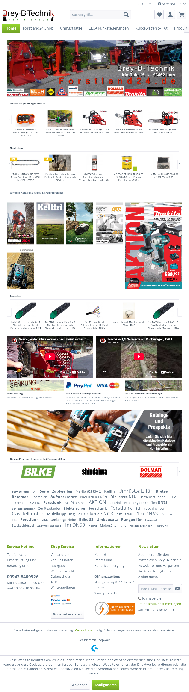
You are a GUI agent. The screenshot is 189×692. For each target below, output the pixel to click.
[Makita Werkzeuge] (135, 92)
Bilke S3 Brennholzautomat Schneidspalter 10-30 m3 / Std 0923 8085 (60, 132)
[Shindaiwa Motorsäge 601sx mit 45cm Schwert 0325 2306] (129, 118)
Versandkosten (84, 630)
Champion (39, 497)
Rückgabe (58, 565)
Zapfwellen (62, 491)
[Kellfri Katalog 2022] (50, 223)
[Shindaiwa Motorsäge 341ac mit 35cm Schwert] (163, 118)
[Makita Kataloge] (94, 430)
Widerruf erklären (67, 614)
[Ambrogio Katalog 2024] (81, 223)
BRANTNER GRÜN (94, 497)
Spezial (116, 502)
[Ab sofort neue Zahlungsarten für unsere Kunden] (94, 385)
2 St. (45, 520)
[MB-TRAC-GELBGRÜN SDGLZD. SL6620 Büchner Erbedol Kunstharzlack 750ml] (129, 163)
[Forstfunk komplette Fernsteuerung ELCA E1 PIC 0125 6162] (25, 118)
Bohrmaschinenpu (149, 508)
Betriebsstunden (153, 497)
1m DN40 (125, 514)
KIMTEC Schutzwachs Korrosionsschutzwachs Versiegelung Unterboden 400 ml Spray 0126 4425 (94, 179)
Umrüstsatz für (136, 491)
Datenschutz (60, 576)
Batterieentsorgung (109, 565)
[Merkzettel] (159, 14)
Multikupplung (61, 514)
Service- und (21, 492)
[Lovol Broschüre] (20, 268)
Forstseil (151, 520)
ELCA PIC (34, 502)
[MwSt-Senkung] (35, 385)
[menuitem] (100, 14)
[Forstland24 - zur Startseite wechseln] (28, 15)
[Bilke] (38, 472)
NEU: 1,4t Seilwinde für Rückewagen (143, 393)
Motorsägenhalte (113, 525)
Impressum (103, 560)
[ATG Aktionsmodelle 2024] (109, 223)
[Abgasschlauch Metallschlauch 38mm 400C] (129, 311)
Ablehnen (79, 685)
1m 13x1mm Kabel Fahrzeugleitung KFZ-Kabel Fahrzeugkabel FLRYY (94, 325)
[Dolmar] (151, 472)
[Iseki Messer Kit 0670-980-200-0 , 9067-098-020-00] (163, 163)
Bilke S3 (86, 519)
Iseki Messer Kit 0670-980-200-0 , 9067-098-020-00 (163, 176)
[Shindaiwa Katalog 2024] (20, 223)
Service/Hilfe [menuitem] (171, 4)
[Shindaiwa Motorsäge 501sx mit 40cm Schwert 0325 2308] (94, 118)
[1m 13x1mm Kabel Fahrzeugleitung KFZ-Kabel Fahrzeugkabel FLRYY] (94, 311)
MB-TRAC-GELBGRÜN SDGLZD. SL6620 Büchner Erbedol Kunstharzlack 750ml (129, 177)
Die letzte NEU (123, 496)
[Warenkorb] (181, 14)
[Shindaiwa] (94, 472)
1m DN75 (159, 502)
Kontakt (100, 554)
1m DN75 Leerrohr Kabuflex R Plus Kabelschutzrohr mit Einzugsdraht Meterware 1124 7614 (163, 327)
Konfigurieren (106, 685)
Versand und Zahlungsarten (62, 557)
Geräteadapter (49, 508)
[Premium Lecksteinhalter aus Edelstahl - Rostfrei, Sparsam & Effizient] (60, 163)
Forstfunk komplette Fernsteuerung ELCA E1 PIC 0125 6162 (25, 132)
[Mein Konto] (170, 14)
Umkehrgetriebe (64, 520)
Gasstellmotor (28, 513)
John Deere (41, 491)
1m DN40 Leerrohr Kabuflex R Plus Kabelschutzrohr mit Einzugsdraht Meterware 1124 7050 (60, 327)
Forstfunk (52, 502)
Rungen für (132, 519)
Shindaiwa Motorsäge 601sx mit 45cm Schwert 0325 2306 (128, 131)
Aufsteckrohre (64, 496)
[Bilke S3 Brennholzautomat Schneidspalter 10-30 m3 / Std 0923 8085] (60, 118)
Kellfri (110, 491)
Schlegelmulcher (23, 509)
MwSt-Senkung (15, 393)
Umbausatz (108, 519)
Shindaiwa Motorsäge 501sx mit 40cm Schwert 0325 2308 (94, 131)
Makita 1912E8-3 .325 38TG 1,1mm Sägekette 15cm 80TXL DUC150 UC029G (26, 177)
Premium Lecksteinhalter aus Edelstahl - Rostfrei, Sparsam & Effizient (60, 177)
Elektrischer (75, 508)
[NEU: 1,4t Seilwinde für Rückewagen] (153, 385)
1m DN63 (148, 513)
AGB (54, 582)
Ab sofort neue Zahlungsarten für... (84, 393)
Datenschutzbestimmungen (159, 604)
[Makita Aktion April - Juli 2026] (153, 245)
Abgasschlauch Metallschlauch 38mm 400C (129, 324)
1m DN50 (75, 525)
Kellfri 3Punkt (75, 502)
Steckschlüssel (23, 525)
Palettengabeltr (136, 502)
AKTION (98, 502)
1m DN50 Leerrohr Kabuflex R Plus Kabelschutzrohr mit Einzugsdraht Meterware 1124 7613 (25, 327)
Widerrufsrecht (62, 571)
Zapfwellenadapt (49, 526)
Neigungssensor (141, 526)
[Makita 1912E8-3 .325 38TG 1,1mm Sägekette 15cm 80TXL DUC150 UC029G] (25, 163)
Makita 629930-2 (89, 491)
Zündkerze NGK (96, 513)
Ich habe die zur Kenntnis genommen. (159, 604)
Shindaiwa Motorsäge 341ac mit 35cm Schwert (163, 131)
